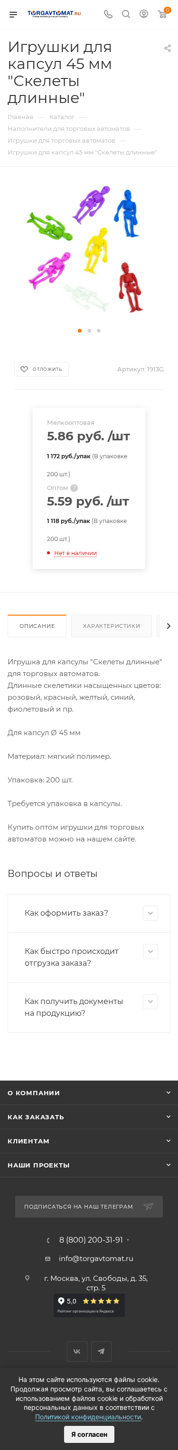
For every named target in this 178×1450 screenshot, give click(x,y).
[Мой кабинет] (144, 14)
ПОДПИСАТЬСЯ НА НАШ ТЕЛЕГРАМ (78, 1206)
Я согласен (89, 1434)
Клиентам (28, 1141)
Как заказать (36, 1117)
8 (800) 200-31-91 (91, 1240)
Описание (37, 626)
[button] (79, 330)
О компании (34, 1093)
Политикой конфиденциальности (88, 1417)
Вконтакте (77, 1351)
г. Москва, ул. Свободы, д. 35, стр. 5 (96, 1283)
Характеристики (111, 626)
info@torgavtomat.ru (96, 1258)
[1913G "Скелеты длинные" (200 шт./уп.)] (89, 252)
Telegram (101, 1351)
